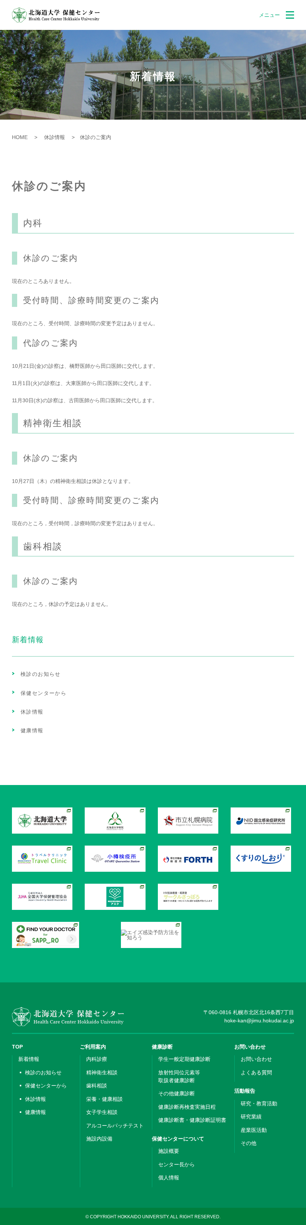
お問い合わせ (250, 1047)
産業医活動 (254, 1130)
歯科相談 (96, 1086)
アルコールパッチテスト (115, 1126)
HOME (20, 137)
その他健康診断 (176, 1093)
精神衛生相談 (102, 1072)
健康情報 (32, 730)
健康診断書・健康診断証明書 (192, 1120)
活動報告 (244, 1091)
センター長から (176, 1164)
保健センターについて (178, 1139)
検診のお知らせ (41, 674)
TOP (17, 1047)
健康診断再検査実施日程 (187, 1107)
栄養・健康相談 (104, 1099)
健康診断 (162, 1047)
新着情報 (28, 1059)
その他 (248, 1143)
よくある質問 (256, 1072)
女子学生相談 (102, 1112)
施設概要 (168, 1151)
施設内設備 (99, 1139)
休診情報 (52, 137)
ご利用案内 (93, 1047)
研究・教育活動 (259, 1103)
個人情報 (168, 1178)
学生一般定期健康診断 (184, 1059)
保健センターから (43, 693)
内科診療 (96, 1059)
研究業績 (251, 1117)
